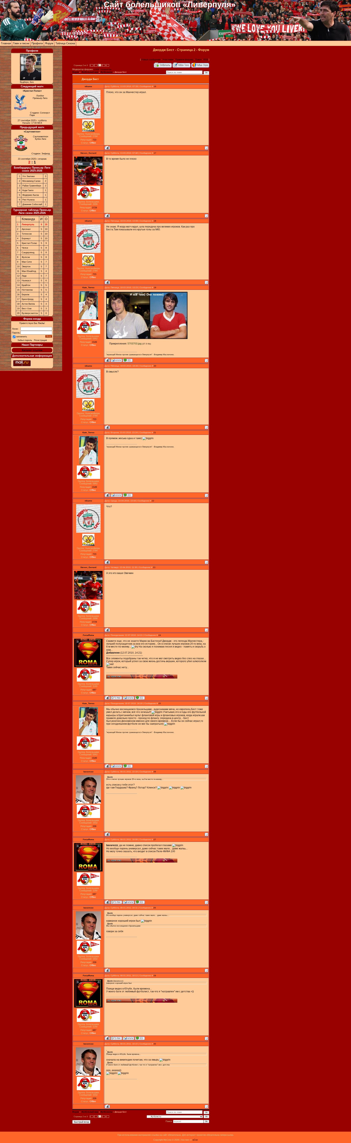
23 (154, 567)
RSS (206, 59)
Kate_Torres (88, 287)
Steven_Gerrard (88, 153)
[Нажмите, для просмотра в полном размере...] (146, 338)
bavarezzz (88, 772)
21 (155, 432)
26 (155, 772)
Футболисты (106, 72)
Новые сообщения (150, 59)
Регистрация (40, 340)
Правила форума (184, 59)
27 (155, 839)
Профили (37, 43)
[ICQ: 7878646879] (140, 698)
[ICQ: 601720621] (128, 360)
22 (153, 501)
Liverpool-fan (106, 69)
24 (159, 635)
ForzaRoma (88, 635)
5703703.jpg (135, 343)
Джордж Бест (121, 72)
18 (155, 221)
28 (154, 908)
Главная (6, 43)
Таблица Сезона (65, 43)
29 (155, 975)
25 (159, 703)
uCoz (195, 1140)
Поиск (198, 59)
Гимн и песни (21, 43)
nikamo (88, 86)
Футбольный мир (89, 72)
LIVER (96, 69)
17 (155, 153)
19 (155, 287)
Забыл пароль (24, 340)
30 (155, 1044)
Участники (167, 59)
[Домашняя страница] (116, 360)
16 (155, 86)
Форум (49, 43)
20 (155, 366)
